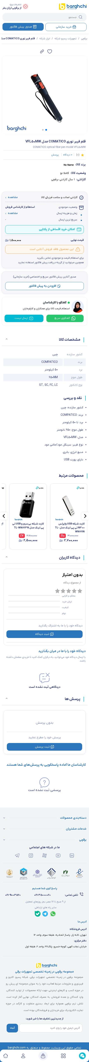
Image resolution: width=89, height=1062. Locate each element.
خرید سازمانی (64, 27)
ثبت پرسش (42, 747)
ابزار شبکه (44, 38)
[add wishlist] (49, 51)
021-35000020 (42, 895)
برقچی (84, 38)
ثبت (12, 1028)
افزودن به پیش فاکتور (42, 286)
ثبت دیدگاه (42, 634)
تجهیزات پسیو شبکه (65, 38)
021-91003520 (13, 895)
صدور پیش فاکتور (21, 27)
